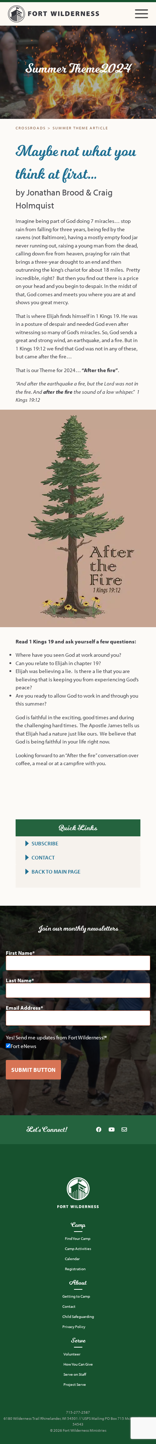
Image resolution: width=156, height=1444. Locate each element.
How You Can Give (78, 1364)
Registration (75, 1268)
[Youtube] (111, 1129)
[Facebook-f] (98, 1129)
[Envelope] (124, 1129)
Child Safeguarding (78, 1316)
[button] (141, 14)
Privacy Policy (73, 1326)
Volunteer (72, 1354)
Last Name (19, 980)
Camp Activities (78, 1248)
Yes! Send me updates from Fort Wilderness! (55, 1037)
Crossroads (31, 127)
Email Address (23, 1007)
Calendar (72, 1258)
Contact (68, 1306)
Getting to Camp (76, 1296)
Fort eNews (23, 1046)
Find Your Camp (77, 1238)
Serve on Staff (74, 1374)
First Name (19, 953)
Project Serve (74, 1384)
